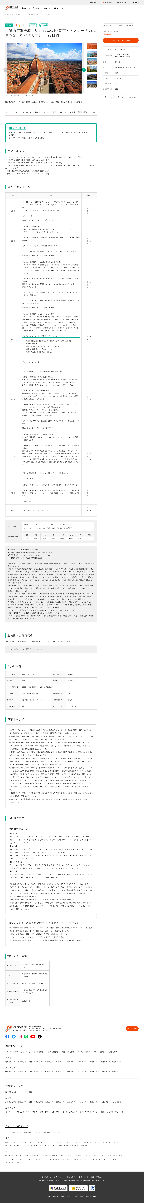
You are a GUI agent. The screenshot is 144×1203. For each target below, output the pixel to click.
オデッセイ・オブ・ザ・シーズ (115, 1159)
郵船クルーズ (86, 1146)
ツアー (26, 14)
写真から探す (112, 1052)
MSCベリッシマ (11, 1155)
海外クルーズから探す (51, 1132)
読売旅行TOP (9, 14)
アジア (34, 1112)
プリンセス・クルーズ (110, 1142)
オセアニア (54, 1112)
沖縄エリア (116, 1062)
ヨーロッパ (9, 1112)
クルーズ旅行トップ (16, 1126)
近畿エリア (71, 1062)
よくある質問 (134, 2)
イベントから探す (98, 1052)
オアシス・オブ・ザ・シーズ (90, 1159)
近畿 (32, 14)
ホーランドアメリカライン (14, 1146)
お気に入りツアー (95, 2)
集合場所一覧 (47, 1177)
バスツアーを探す (11, 1052)
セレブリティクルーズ (91, 1142)
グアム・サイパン (75, 1112)
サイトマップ (101, 1180)
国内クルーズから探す (32, 1132)
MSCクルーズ (10, 1142)
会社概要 (41, 1180)
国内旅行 (25, 8)
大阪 (37, 14)
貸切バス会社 (58, 1177)
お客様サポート (121, 2)
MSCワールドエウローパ (29, 1155)
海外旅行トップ (14, 1086)
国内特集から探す (68, 1052)
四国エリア (94, 1062)
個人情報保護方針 (87, 1180)
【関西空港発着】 (46, 14)
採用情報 (50, 1180)
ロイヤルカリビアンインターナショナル (42, 1146)
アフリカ (20, 1112)
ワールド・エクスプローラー (70, 1155)
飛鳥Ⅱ (19, 1163)
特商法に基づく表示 (71, 1180)
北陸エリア (49, 1062)
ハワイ (63, 1112)
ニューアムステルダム (69, 1159)
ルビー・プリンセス (35, 1159)
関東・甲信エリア (35, 1062)
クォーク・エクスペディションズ (48, 1142)
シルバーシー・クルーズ (71, 1142)
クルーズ (47, 8)
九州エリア (105, 1062)
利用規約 (59, 1180)
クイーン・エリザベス (49, 1155)
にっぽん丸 (9, 1163)
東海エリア (60, 1062)
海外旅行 (36, 8)
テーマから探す (83, 1052)
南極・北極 (119, 1112)
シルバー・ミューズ (91, 1155)
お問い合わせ (109, 2)
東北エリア (22, 1062)
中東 (27, 1112)
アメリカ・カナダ (91, 1112)
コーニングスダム (51, 1159)
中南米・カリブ (106, 1112)
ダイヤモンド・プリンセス (14, 1159)
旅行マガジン (58, 8)
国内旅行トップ (14, 1046)
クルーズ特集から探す (13, 1132)
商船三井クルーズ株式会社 (68, 1146)
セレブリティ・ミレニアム (110, 1155)
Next (84, 70)
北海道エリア (10, 1062)
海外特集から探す (11, 1092)
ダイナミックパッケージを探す (32, 1052)
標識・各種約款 (96, 1177)
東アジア (43, 1112)
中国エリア (82, 1062)
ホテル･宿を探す (53, 1052)
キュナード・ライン (26, 1142)
